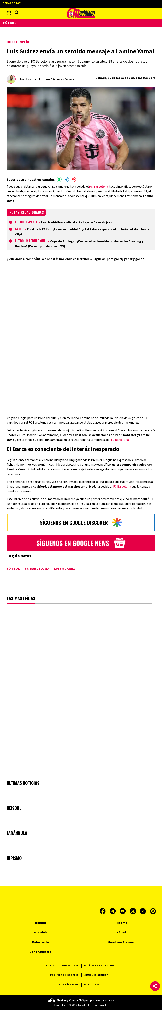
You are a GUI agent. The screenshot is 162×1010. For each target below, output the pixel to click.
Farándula (40, 932)
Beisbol (40, 923)
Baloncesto (40, 942)
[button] (155, 986)
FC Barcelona (122, 486)
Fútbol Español (19, 42)
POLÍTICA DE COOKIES (64, 975)
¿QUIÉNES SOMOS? (96, 975)
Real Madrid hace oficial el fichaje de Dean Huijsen (76, 222)
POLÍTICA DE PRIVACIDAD (100, 965)
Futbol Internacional (31, 240)
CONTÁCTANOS (69, 984)
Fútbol (13, 568)
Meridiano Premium (122, 942)
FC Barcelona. (120, 440)
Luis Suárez (64, 568)
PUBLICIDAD (92, 984)
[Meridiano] (81, 13)
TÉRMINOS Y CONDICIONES (61, 965)
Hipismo (121, 923)
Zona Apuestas (40, 952)
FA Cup (19, 229)
